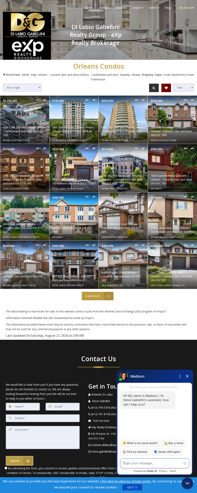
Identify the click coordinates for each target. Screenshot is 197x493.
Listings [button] (103, 7)
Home (89, 7)
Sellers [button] (153, 7)
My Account (186, 7)
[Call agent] (13, 8)
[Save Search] (166, 88)
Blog (168, 7)
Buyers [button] (137, 7)
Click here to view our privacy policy (125, 481)
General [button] (120, 7)
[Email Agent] (6, 8)
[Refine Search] (154, 88)
